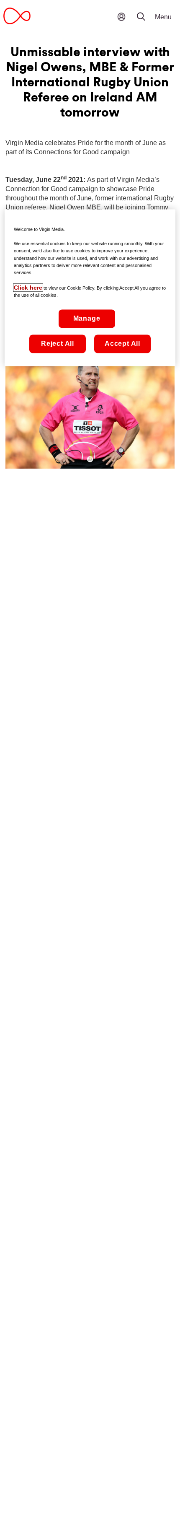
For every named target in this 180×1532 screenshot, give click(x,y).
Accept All (122, 343)
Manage (86, 318)
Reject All (57, 343)
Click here (28, 287)
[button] (146, 10)
